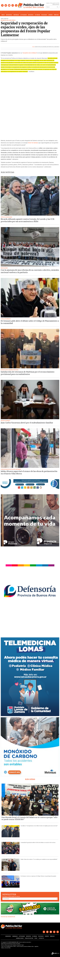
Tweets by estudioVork (8, 916)
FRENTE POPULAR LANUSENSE (41, 46)
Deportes (30, 14)
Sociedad (37, 14)
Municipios (9, 14)
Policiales (44, 14)
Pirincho (56, 14)
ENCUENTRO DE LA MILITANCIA (53, 46)
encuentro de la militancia (30, 53)
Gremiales (16, 14)
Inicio (3, 14)
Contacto (41, 938)
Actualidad (23, 14)
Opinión (50, 14)
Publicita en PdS (29, 938)
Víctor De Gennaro (33, 143)
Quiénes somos (20, 938)
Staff (35, 938)
